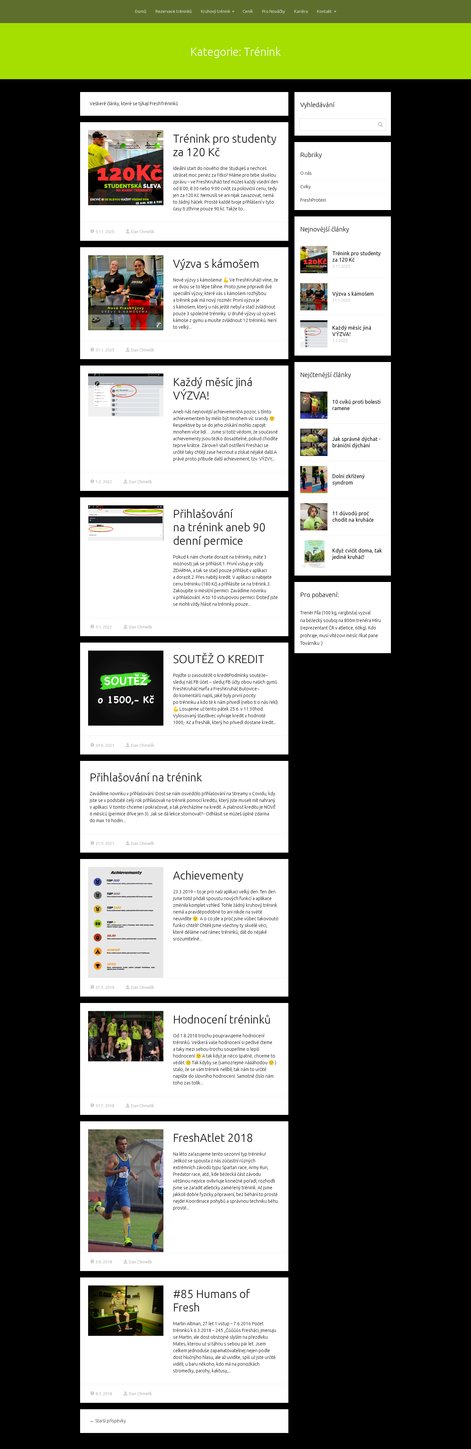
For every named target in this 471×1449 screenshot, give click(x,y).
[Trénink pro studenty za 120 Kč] (313, 259)
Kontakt (324, 11)
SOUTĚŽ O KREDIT (218, 659)
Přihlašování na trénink (146, 777)
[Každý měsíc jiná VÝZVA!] (313, 334)
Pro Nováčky (273, 11)
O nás (306, 173)
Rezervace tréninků (173, 11)
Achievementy (208, 875)
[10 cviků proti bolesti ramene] (313, 405)
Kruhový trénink (215, 11)
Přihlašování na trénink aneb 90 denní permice (219, 527)
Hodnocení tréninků (222, 1019)
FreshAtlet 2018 (213, 1137)
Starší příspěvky (108, 1420)
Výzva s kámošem (216, 263)
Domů (140, 11)
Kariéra (301, 11)
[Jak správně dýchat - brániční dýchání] (313, 442)
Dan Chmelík (142, 231)
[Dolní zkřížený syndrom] (313, 479)
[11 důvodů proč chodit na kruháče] (313, 516)
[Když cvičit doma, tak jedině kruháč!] (313, 554)
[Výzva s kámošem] (313, 296)
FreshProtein (313, 200)
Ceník (248, 11)
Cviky (305, 186)
